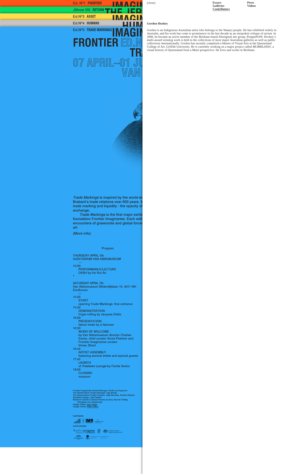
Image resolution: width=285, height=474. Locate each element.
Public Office (92, 407)
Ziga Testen (92, 405)
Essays (217, 2)
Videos (251, 5)
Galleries (218, 5)
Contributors (221, 9)
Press (250, 2)
